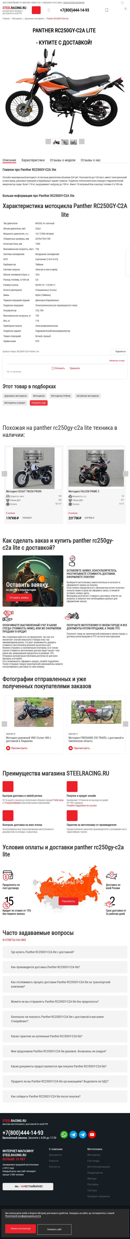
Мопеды (92, 1178)
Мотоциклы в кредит (14, 402)
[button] (119, 351)
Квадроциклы (95, 1172)
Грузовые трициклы (98, 1196)
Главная (6, 18)
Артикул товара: (9, 351)
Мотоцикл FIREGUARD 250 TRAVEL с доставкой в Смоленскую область (96, 739)
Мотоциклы (17, 18)
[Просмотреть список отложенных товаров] (107, 10)
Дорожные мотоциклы (34, 18)
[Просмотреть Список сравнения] (98, 10)
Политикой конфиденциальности (23, 1216)
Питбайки (92, 1184)
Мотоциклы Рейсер (60, 395)
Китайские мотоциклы (88, 395)
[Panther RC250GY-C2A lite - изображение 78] (65, 91)
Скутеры (92, 1190)
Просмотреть (19, 748)
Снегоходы (93, 1160)
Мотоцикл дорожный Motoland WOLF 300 (92, 491)
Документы (55, 1154)
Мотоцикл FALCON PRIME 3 (21, 491)
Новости (53, 1160)
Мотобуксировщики (98, 1166)
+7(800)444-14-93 (48, 3)
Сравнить (75, 368)
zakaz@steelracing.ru (73, 3)
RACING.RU (14, 8)
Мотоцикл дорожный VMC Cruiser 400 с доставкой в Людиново (28, 739)
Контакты (54, 1166)
